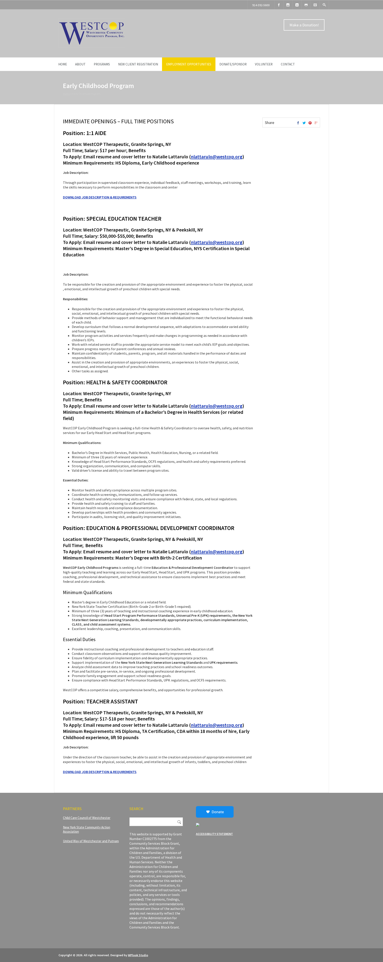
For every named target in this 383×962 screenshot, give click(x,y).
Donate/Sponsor (233, 64)
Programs (102, 64)
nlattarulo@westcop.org (216, 156)
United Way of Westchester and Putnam (91, 841)
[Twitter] (304, 123)
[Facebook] (278, 4)
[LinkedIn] (297, 4)
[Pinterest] (310, 123)
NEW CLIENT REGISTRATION (138, 64)
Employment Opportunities (188, 64)
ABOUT (80, 64)
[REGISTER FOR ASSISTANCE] (306, 4)
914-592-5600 (261, 5)
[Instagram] (287, 4)
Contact (288, 64)
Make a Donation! (304, 24)
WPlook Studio (138, 955)
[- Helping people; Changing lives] (92, 47)
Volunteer (264, 64)
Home (62, 64)
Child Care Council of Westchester (86, 818)
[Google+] (316, 123)
